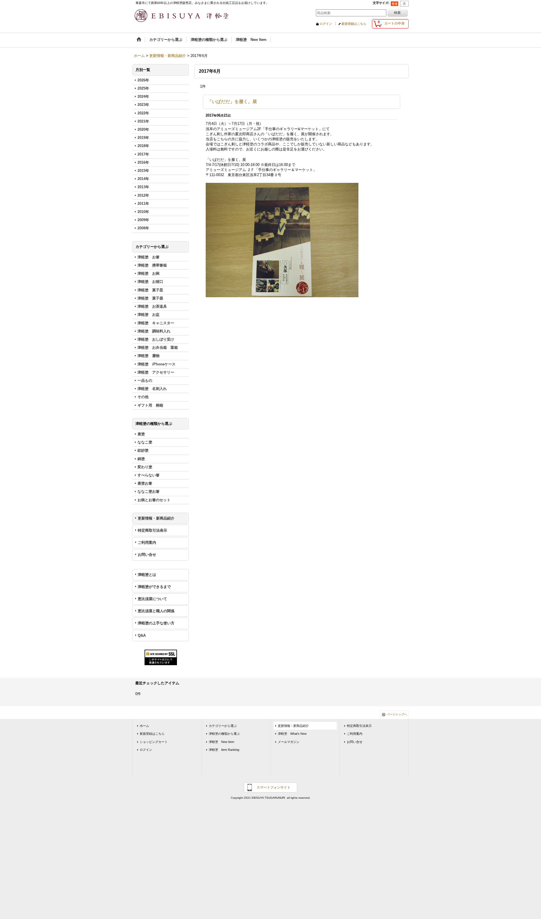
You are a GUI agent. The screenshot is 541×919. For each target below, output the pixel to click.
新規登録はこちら (354, 23)
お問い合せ (147, 554)
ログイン (326, 23)
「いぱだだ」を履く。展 (232, 101)
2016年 (143, 162)
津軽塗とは (147, 574)
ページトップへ (397, 714)
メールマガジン (289, 741)
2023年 (143, 105)
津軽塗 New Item (221, 741)
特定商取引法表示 (152, 530)
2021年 (143, 121)
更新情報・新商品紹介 (156, 518)
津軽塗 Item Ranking (224, 749)
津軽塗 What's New (292, 733)
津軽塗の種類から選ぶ (224, 733)
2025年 (143, 88)
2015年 (143, 170)
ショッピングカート (154, 741)
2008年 (143, 228)
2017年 (143, 154)
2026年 (143, 80)
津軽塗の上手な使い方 (156, 623)
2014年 (143, 179)
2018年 (143, 146)
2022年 (143, 113)
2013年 (143, 187)
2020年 (143, 129)
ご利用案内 (147, 542)
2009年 (143, 220)
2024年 (143, 96)
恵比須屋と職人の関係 (156, 611)
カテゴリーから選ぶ (223, 725)
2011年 (143, 203)
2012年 (143, 195)
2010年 (143, 212)
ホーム (144, 725)
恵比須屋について (152, 599)
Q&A (142, 635)
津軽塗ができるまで (154, 587)
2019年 (143, 138)
